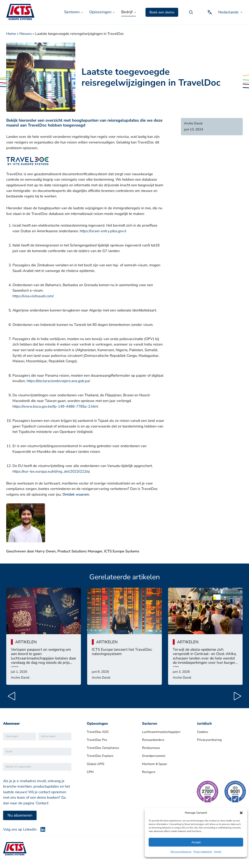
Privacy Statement (202, 851)
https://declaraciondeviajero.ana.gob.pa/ (58, 380)
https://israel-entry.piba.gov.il (103, 231)
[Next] (236, 697)
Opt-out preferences (180, 851)
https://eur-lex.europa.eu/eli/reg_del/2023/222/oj (51, 471)
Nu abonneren (20, 815)
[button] (241, 813)
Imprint (217, 851)
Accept (196, 842)
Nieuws (25, 33)
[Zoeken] (190, 12)
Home (11, 33)
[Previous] (13, 697)
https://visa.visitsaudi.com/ (33, 296)
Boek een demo (161, 12)
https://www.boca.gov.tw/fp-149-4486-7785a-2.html (55, 406)
